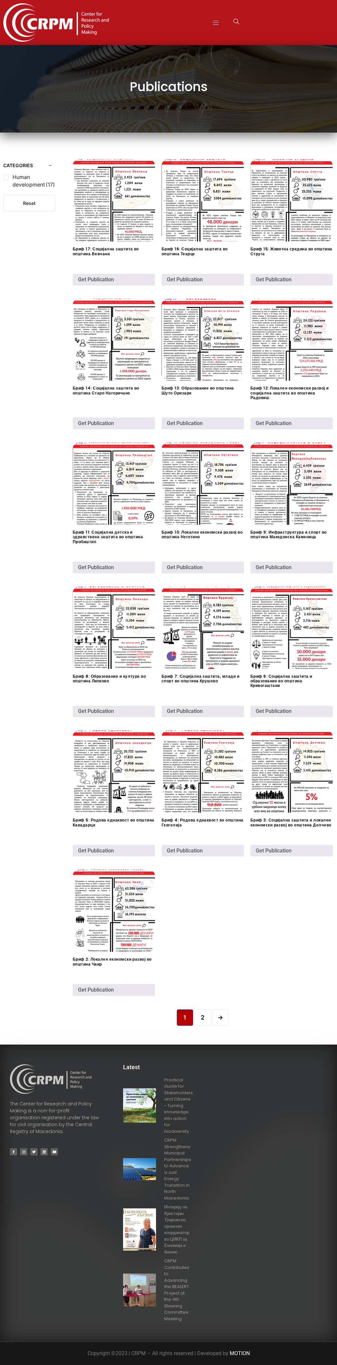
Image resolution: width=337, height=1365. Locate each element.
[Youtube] (54, 1151)
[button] (216, 22)
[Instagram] (23, 1151)
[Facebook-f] (13, 1151)
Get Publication (96, 279)
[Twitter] (34, 1151)
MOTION (240, 1353)
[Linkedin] (44, 1151)
